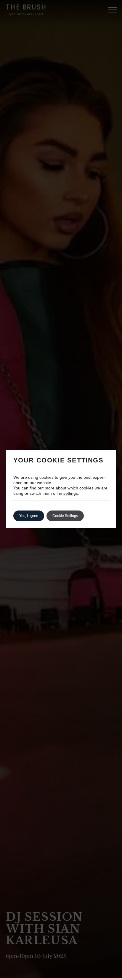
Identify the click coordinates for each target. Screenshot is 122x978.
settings (70, 493)
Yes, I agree (28, 516)
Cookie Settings (65, 516)
